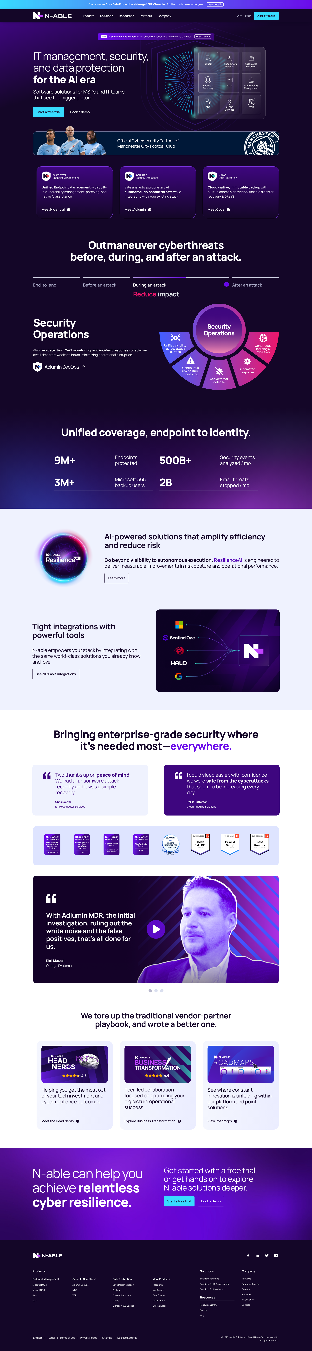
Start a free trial (266, 16)
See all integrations (56, 674)
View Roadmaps (220, 1121)
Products (88, 16)
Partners (146, 16)
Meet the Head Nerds (57, 1121)
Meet (53, 209)
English (37, 1337)
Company (164, 16)
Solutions (106, 16)
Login (248, 15)
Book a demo (203, 36)
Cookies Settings (127, 1337)
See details (215, 4)
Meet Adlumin (135, 209)
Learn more (116, 578)
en (238, 15)
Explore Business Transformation (150, 1121)
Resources (126, 16)
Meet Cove (216, 209)
